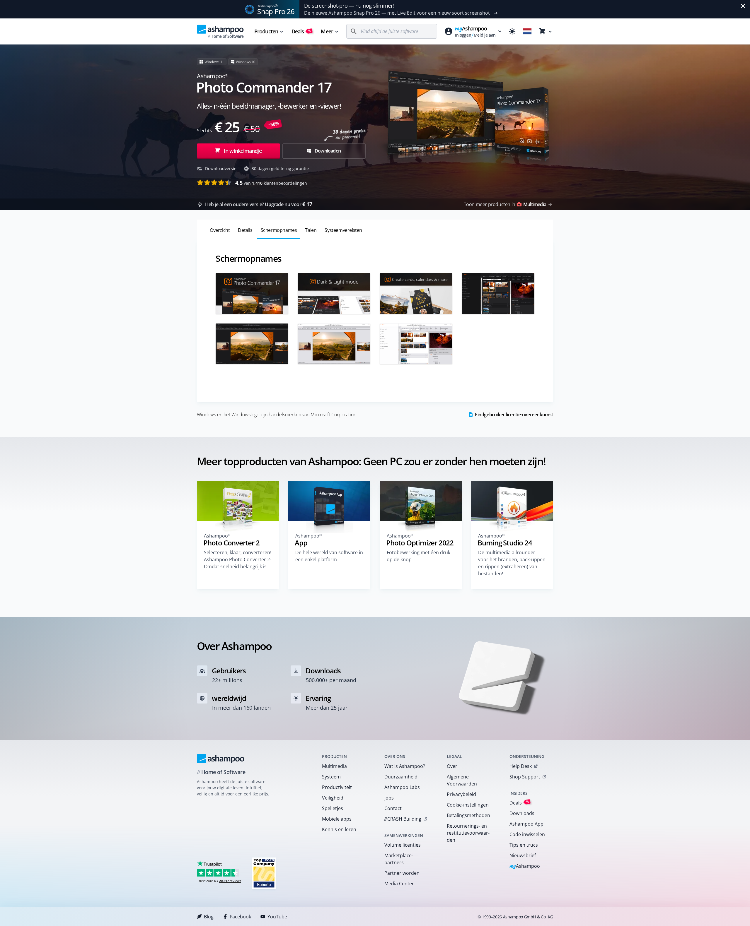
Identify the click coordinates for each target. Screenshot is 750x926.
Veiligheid (332, 798)
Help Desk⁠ (520, 766)
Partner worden (402, 873)
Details (245, 230)
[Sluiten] (743, 6)
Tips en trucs (523, 845)
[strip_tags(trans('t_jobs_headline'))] (264, 872)
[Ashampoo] (220, 758)
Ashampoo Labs (402, 787)
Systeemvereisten (343, 230)
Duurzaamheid (400, 776)
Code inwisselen (527, 834)
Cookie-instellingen (468, 805)
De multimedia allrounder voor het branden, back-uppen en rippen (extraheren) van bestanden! (512, 563)
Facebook (240, 916)
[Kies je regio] (527, 31)
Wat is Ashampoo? (404, 766)
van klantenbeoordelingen (271, 182)
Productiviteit (337, 787)
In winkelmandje (243, 150)
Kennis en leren (339, 829)
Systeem (331, 776)
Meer (327, 31)
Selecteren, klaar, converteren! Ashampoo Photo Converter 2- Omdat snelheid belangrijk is (237, 559)
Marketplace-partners (398, 859)
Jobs (389, 798)
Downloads (521, 813)
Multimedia (334, 766)
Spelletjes (332, 808)
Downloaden (327, 151)
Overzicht (220, 230)
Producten (266, 31)
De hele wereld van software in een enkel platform (329, 556)
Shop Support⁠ (524, 776)
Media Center (399, 883)
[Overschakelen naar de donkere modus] (512, 31)
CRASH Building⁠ (402, 819)
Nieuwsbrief (522, 855)
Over (452, 766)
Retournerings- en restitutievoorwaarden (468, 833)
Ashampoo (524, 866)
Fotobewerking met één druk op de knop (418, 556)
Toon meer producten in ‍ (505, 204)
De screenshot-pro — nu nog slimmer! (349, 5)
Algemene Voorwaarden (462, 780)
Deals (301, 31)
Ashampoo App (526, 824)
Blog (209, 916)
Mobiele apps (337, 819)
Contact (393, 808)
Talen (310, 230)
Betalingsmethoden (468, 815)
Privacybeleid (461, 794)
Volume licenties (402, 845)
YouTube (277, 916)
